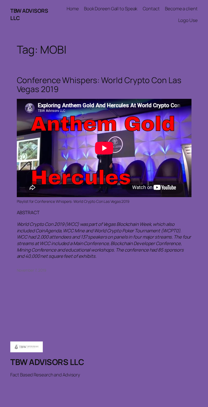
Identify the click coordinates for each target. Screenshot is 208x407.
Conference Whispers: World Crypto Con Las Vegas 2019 (99, 85)
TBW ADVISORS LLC (47, 361)
